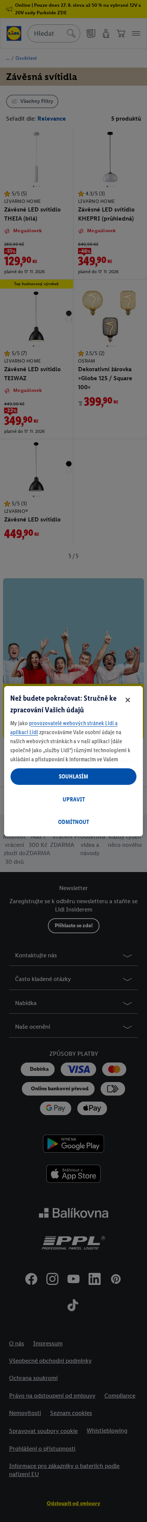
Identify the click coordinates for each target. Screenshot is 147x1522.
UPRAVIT (74, 799)
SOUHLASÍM (73, 776)
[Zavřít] (128, 700)
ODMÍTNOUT (73, 821)
